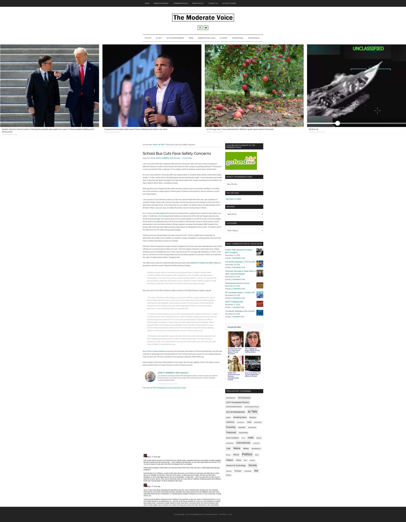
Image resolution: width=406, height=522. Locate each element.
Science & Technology (236, 465)
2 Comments (236, 289)
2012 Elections (230, 398)
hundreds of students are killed (201, 263)
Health (251, 437)
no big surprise (160, 213)
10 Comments (187, 158)
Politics (247, 454)
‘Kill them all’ (313, 129)
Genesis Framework (211, 514)
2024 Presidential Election (252, 407)
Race (256, 455)
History (259, 438)
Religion (229, 460)
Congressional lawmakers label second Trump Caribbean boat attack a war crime (135, 129)
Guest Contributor (232, 438)
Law (228, 448)
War (256, 470)
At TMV (153, 388)
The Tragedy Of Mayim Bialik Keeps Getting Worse (252, 350)
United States (247, 471)
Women (228, 475)
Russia (238, 460)
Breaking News (161, 388)
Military (246, 449)
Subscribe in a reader (233, 199)
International (243, 442)
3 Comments (236, 279)
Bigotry (228, 417)
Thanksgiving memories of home (237, 283)
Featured (231, 432)
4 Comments (236, 267)
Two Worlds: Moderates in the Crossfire (240, 311)
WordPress (223, 514)
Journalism (256, 443)
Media (236, 448)
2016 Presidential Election (237, 402)
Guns (243, 438)
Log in (230, 514)
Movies (228, 455)
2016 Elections (244, 398)
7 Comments (236, 258)
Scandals (252, 460)
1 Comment (235, 307)
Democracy (257, 422)
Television (228, 471)
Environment (252, 427)
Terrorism (238, 471)
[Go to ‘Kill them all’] (356, 85)
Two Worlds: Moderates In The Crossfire (240, 262)
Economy (170, 388)
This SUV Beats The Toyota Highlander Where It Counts (252, 374)
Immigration (229, 443)
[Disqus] (182, 424)
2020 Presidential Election (234, 407)
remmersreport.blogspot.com (167, 384)
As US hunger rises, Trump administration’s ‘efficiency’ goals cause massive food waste (240, 129)
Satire (245, 460)
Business (253, 417)
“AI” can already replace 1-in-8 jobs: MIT (240, 293)
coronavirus (240, 422)
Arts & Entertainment (235, 412)
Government (243, 433)
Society (183, 388)
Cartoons (230, 422)
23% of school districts (156, 351)
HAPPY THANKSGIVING (234, 302)
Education (177, 388)
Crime (249, 422)
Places (236, 455)
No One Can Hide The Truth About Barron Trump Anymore (234, 351)
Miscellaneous (256, 448)
